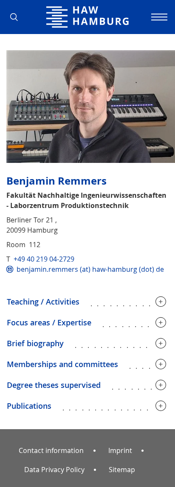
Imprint (120, 450)
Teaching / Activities (43, 301)
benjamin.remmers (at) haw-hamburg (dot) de (90, 269)
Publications (29, 406)
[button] (17, 17)
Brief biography (35, 343)
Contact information (51, 450)
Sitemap (122, 469)
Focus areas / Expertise (49, 322)
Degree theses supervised (54, 385)
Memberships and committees (62, 364)
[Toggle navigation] (158, 17)
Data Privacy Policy (54, 469)
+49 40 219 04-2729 (44, 259)
